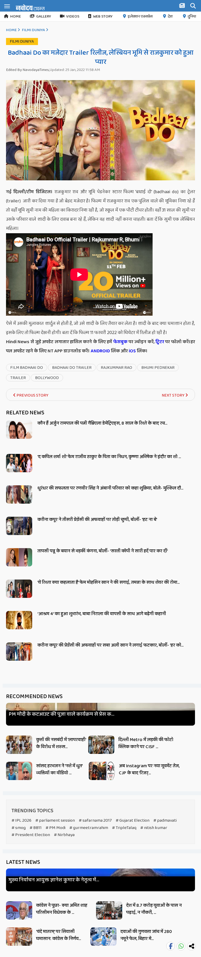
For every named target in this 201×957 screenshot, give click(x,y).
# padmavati (165, 820)
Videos (72, 16)
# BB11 (36, 827)
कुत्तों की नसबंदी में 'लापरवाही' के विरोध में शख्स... (61, 743)
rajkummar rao (116, 367)
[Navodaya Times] (30, 7)
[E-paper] (182, 6)
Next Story (173, 395)
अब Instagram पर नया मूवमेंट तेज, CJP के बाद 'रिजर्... (149, 769)
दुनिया (192, 16)
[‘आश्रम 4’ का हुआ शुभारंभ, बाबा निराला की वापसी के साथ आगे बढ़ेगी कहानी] (19, 626)
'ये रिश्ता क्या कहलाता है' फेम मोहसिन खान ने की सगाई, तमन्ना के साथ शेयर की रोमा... (108, 582)
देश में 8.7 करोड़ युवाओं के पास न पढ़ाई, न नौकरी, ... (154, 909)
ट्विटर (159, 342)
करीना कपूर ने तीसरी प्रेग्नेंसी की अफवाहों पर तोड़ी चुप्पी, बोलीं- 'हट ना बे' (97, 519)
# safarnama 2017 (95, 820)
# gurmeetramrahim (88, 827)
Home (15, 16)
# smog (19, 827)
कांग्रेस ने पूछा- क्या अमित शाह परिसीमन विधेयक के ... (61, 909)
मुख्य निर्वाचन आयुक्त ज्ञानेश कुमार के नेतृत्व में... (54, 879)
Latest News (23, 862)
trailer (18, 378)
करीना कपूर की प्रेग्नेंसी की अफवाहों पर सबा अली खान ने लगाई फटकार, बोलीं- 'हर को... (110, 645)
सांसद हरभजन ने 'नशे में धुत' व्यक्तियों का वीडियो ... (59, 769)
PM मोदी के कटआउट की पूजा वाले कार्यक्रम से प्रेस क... (61, 714)
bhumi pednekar (158, 367)
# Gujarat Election (132, 820)
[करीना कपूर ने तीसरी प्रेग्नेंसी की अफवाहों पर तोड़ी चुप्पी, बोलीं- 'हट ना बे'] (19, 532)
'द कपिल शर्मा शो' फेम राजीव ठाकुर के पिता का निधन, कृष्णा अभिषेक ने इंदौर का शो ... (109, 456)
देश (170, 16)
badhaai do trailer (72, 367)
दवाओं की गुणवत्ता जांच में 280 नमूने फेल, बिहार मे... (146, 935)
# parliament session (55, 820)
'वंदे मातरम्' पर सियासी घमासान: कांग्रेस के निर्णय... (58, 935)
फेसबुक (120, 342)
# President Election (31, 834)
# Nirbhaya (64, 834)
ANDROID (100, 351)
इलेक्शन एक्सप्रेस (140, 16)
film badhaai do (26, 367)
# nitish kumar (153, 827)
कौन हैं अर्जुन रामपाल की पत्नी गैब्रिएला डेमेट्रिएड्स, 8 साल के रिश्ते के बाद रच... (102, 423)
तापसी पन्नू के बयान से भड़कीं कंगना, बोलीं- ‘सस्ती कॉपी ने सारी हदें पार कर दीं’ (102, 551)
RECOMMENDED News (34, 696)
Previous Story (32, 395)
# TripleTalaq (124, 827)
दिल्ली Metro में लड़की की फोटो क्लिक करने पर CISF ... (145, 743)
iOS (132, 351)
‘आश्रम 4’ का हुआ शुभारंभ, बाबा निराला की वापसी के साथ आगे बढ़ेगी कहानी (101, 613)
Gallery (43, 16)
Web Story (103, 16)
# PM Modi (55, 827)
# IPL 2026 (21, 820)
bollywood (47, 378)
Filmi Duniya (33, 30)
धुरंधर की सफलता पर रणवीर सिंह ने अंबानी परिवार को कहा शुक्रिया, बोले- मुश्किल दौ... (110, 488)
